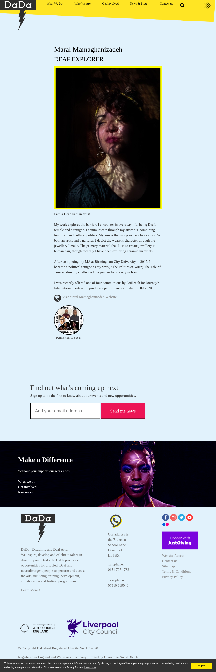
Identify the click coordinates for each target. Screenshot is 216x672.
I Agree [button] (201, 666)
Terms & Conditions (176, 571)
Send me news (123, 411)
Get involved (27, 487)
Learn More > (31, 590)
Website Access (173, 556)
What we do (26, 481)
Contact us (169, 561)
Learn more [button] (90, 667)
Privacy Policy (172, 577)
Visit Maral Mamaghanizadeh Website (89, 297)
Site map (168, 566)
